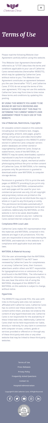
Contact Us (24, 381)
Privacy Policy (24, 371)
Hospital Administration (24, 385)
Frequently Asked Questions (24, 376)
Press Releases (24, 367)
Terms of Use (24, 362)
